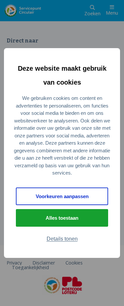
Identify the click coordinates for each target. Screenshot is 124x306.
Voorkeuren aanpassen (62, 196)
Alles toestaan (62, 218)
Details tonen (62, 239)
